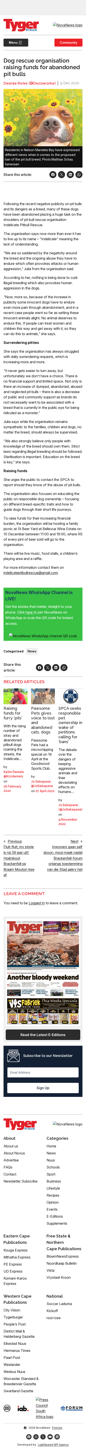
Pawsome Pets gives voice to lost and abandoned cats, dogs (43, 720)
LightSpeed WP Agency (53, 1444)
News (32, 651)
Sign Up (43, 1088)
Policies (57, 1427)
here (30, 612)
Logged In (37, 903)
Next (74, 841)
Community (68, 42)
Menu (11, 42)
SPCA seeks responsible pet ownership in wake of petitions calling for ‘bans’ (70, 725)
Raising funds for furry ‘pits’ (13, 713)
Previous (15, 841)
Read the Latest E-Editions (43, 1035)
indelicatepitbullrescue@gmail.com (31, 573)
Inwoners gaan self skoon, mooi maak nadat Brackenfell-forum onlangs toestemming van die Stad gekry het (62, 858)
